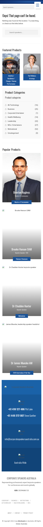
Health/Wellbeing (14, 117)
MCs (29, 503)
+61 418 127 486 (16, 409)
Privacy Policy (28, 513)
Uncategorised (13, 133)
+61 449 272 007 (15, 415)
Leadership (12, 121)
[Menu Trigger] (37, 5)
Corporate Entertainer (16, 113)
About (10, 513)
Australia (24, 524)
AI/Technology (13, 105)
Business (11, 109)
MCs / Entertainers (15, 125)
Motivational (12, 129)
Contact (17, 513)
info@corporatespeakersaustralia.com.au (22, 439)
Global (18, 524)
